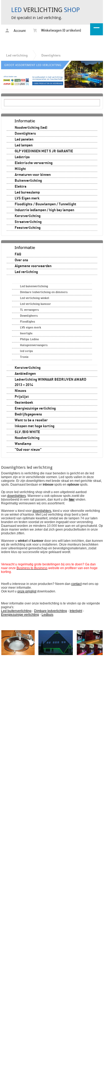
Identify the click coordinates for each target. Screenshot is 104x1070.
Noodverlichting (27, 438)
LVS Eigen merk (27, 198)
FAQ (18, 254)
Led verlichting (17, 55)
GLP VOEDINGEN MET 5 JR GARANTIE (44, 151)
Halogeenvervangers (34, 345)
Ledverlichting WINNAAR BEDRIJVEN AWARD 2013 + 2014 (50, 382)
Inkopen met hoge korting (34, 426)
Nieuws (20, 391)
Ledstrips (22, 157)
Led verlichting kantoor (35, 304)
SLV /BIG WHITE (27, 432)
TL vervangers (29, 309)
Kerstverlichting (28, 216)
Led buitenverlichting (34, 286)
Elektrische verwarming (34, 163)
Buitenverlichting (28, 181)
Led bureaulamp (27, 192)
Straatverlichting (28, 222)
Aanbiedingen (25, 374)
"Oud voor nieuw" (28, 450)
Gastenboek (24, 402)
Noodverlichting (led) (31, 128)
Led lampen (24, 145)
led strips (26, 351)
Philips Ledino (29, 339)
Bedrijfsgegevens (28, 414)
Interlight (26, 333)
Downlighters (51, 55)
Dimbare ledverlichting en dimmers (44, 292)
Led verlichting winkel (34, 298)
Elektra (20, 186)
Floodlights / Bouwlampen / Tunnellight (45, 204)
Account (19, 31)
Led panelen (24, 139)
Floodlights (27, 321)
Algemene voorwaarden (33, 266)
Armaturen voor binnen (33, 175)
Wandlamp (23, 444)
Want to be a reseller (31, 420)
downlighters (42, 511)
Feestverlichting (28, 228)
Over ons (21, 260)
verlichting (45, 10)
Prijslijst (22, 397)
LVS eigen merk (30, 327)
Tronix (24, 357)
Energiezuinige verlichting (35, 408)
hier (72, 499)
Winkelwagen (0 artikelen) (60, 30)
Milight (20, 169)
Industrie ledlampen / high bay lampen (44, 210)
